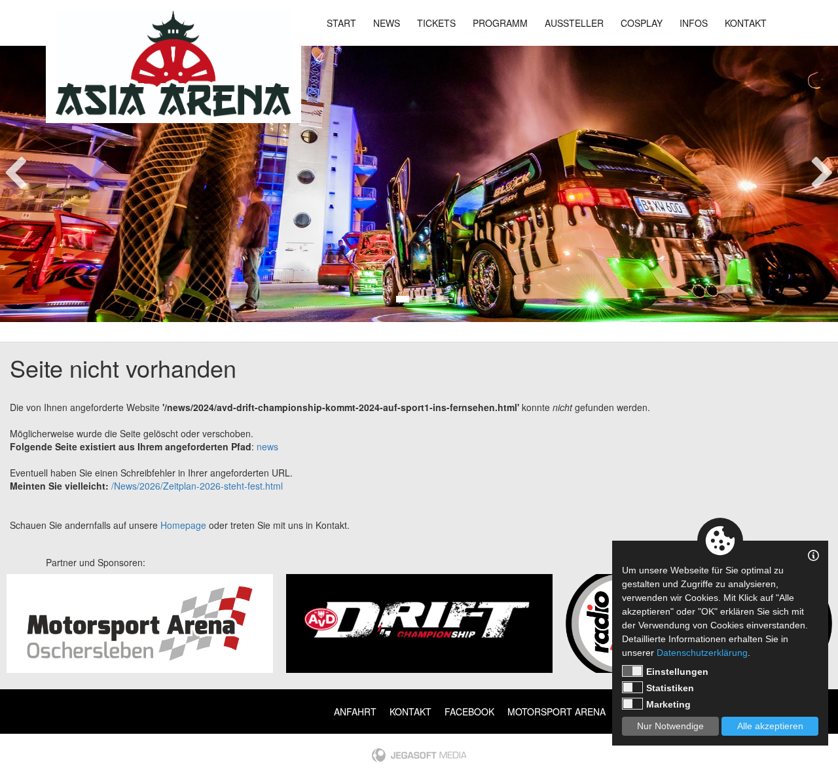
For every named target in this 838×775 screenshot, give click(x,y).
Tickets (436, 22)
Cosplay (642, 22)
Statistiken (670, 688)
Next (822, 169)
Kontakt (746, 22)
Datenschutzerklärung (702, 652)
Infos (694, 22)
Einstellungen (677, 671)
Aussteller (574, 22)
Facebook (469, 711)
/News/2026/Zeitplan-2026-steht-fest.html (197, 485)
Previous (15, 169)
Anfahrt (355, 711)
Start (341, 22)
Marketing (668, 704)
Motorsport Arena (556, 711)
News (386, 22)
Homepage (183, 525)
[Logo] (173, 63)
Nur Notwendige (670, 726)
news (267, 446)
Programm (500, 22)
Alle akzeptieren (770, 726)
